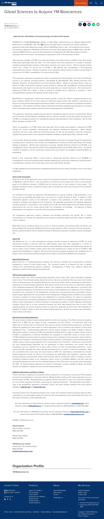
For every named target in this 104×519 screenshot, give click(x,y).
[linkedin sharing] (89, 25)
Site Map (36, 512)
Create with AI (33, 495)
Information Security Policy (23, 512)
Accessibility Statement (60, 512)
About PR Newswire (60, 490)
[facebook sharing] (80, 25)
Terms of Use (8, 512)
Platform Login (82, 492)
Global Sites (57, 498)
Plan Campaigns (34, 492)
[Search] (101, 3)
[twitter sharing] (84, 25)
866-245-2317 (11, 490)
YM (42, 44)
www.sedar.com (40, 387)
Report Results (33, 499)
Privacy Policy (82, 495)
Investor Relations (34, 503)
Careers (56, 495)
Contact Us (8, 497)
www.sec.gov (25, 387)
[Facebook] (8, 499)
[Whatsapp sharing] (93, 25)
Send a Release (81, 3)
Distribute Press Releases (37, 497)
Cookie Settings (46, 512)
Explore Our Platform (35, 490)
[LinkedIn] (5, 499)
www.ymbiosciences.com (79, 412)
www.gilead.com (78, 403)
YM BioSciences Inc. (20, 472)
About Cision (58, 492)
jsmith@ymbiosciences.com (74, 414)
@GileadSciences (34, 406)
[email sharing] (98, 25)
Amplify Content (34, 501)
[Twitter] (10, 499)
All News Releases (84, 490)
